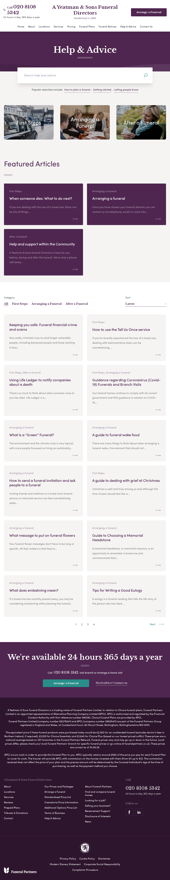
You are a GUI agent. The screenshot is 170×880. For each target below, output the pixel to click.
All (6, 303)
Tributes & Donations (16, 813)
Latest (130, 303)
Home (20, 26)
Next (153, 624)
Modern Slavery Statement (65, 864)
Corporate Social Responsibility (102, 864)
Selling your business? (98, 805)
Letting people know (126, 89)
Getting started (102, 89)
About (31, 26)
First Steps (20, 303)
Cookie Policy (87, 858)
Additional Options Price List (60, 807)
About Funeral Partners (98, 786)
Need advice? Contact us (111, 682)
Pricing (71, 26)
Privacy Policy (68, 858)
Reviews (8, 802)
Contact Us (146, 26)
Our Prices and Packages (58, 786)
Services (58, 26)
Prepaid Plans (12, 807)
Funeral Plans (87, 26)
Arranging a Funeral (47, 303)
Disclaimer (104, 858)
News (88, 821)
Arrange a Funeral (66, 683)
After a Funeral (77, 303)
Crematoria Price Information (61, 802)
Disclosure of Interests (98, 816)
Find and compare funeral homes (100, 793)
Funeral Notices (107, 26)
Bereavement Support (97, 811)
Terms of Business (54, 813)
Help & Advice (128, 26)
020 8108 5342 (66, 672)
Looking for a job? (95, 800)
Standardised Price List (57, 797)
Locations (44, 26)
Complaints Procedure (85, 870)
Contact (8, 818)
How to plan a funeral (77, 89)
